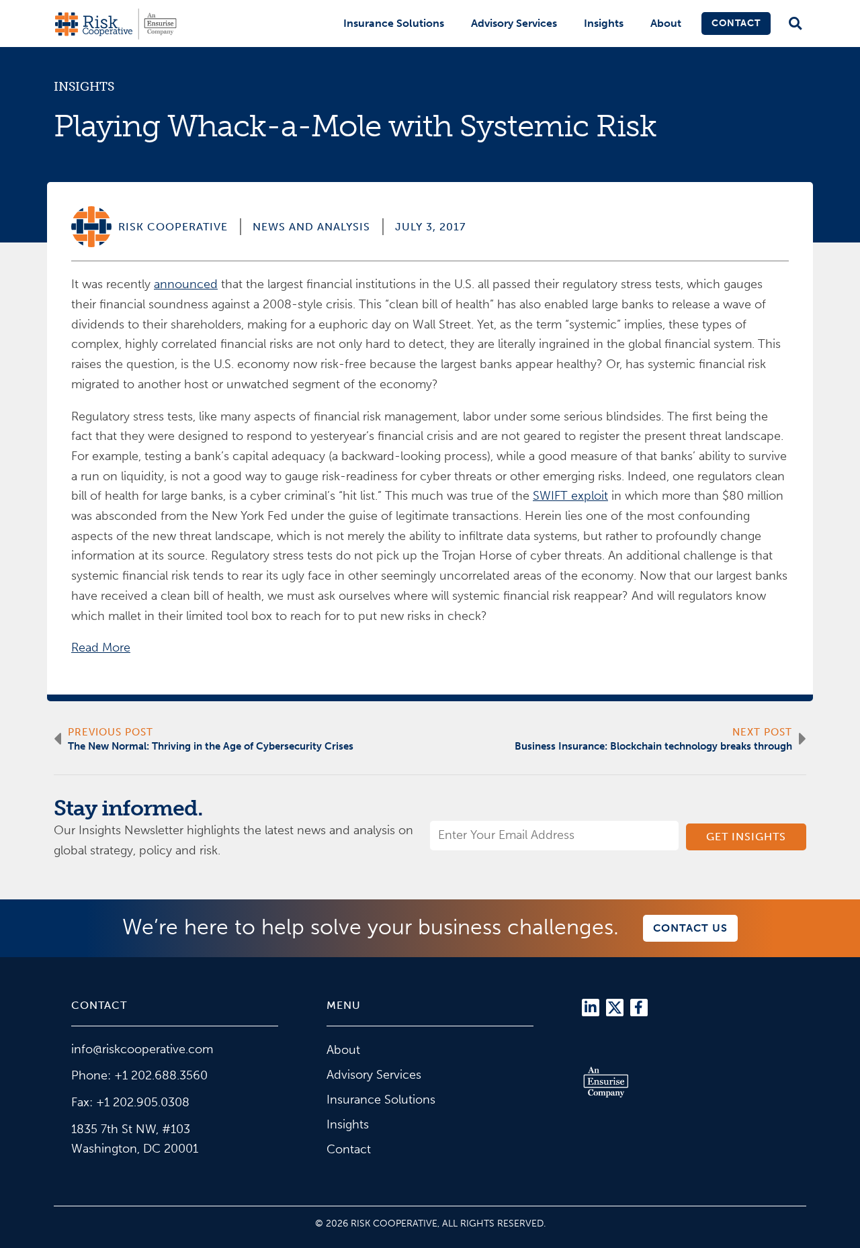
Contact (736, 23)
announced (186, 284)
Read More (100, 647)
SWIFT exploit (570, 495)
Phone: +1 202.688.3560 (139, 1075)
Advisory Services (514, 23)
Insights (604, 23)
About (665, 23)
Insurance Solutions (393, 23)
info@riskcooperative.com (142, 1049)
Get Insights (746, 836)
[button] (795, 24)
